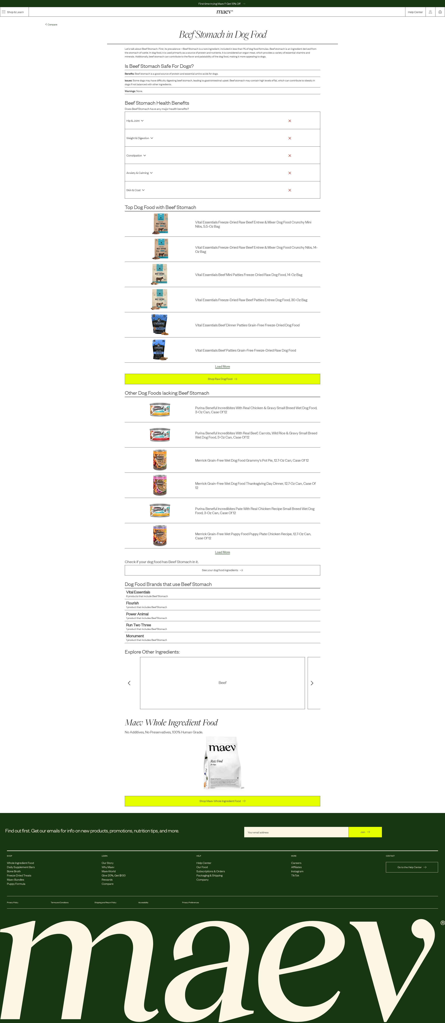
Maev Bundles (15, 879)
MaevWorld (109, 871)
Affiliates (296, 867)
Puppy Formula (16, 883)
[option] (222, 683)
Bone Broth (14, 871)
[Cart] (440, 12)
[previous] (128, 683)
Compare (108, 883)
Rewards (107, 879)
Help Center (415, 12)
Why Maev (108, 867)
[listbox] (222, 683)
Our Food (202, 867)
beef (222, 682)
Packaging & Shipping (209, 875)
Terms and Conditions (59, 902)
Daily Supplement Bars (21, 867)
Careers (296, 863)
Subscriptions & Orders (210, 871)
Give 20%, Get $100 (114, 875)
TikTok (295, 875)
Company (202, 879)
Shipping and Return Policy (105, 902)
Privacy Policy (12, 902)
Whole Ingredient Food (20, 863)
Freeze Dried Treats (19, 875)
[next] (312, 683)
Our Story (108, 863)
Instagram (297, 871)
